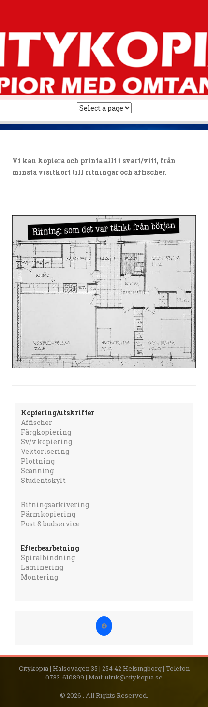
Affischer (36, 422)
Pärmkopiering (48, 514)
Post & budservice (50, 523)
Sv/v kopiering (46, 441)
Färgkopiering (46, 432)
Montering (39, 576)
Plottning (38, 461)
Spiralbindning (48, 557)
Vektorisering (45, 451)
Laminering (42, 567)
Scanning (37, 470)
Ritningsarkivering (55, 504)
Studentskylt (43, 480)
